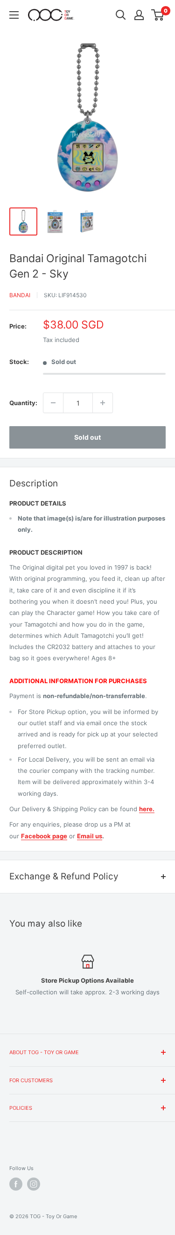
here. (146, 809)
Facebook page (44, 836)
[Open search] (121, 15)
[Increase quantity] (102, 403)
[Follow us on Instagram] (33, 1184)
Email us (89, 836)
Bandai (19, 295)
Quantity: (23, 403)
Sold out (87, 437)
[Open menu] (14, 15)
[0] (158, 15)
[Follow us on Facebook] (15, 1184)
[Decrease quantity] (53, 403)
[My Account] (139, 15)
